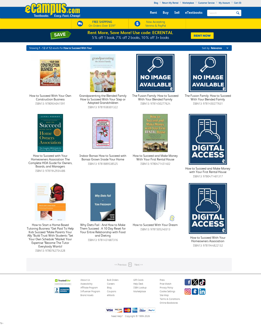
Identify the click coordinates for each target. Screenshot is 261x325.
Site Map (164, 295)
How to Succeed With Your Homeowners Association (207, 239)
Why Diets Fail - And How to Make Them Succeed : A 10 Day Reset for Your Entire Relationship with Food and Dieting (103, 230)
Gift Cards (138, 280)
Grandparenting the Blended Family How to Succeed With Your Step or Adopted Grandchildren (102, 99)
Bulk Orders (112, 280)
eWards (111, 295)
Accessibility (86, 283)
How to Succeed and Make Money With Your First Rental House (155, 157)
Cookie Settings (167, 291)
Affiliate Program (89, 287)
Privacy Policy (166, 287)
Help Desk (138, 283)
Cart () (237, 3)
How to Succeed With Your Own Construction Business (50, 97)
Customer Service (206, 3)
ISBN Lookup (140, 287)
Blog (156, 3)
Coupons (111, 291)
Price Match (165, 283)
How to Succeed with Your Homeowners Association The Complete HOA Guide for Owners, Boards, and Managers (50, 161)
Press (162, 280)
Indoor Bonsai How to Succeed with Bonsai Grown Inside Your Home (102, 157)
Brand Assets (86, 295)
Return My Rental (170, 3)
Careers (111, 283)
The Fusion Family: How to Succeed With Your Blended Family (155, 97)
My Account (224, 3)
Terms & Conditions (170, 299)
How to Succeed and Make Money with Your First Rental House (207, 170)
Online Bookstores (169, 302)
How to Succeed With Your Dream (155, 225)
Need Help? (117, 316)
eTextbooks (193, 12)
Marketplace (188, 3)
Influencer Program (90, 291)
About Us (85, 280)
